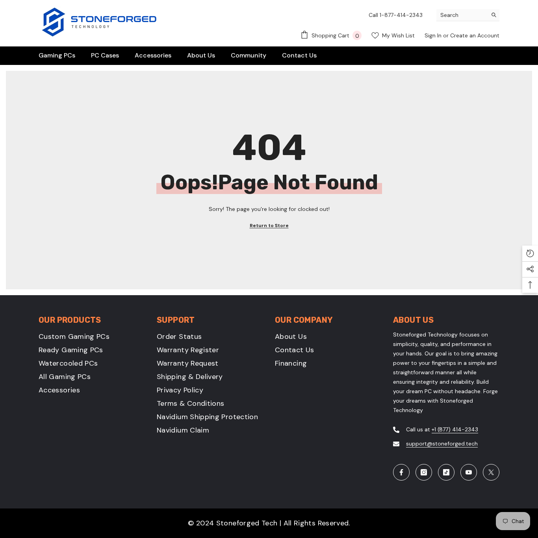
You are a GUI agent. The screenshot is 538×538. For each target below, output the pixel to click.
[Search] (467, 15)
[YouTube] (468, 472)
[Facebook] (401, 472)
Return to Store (269, 225)
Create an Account (474, 35)
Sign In (434, 35)
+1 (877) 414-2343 (455, 429)
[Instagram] (424, 472)
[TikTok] (446, 472)
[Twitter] (491, 472)
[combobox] (461, 15)
